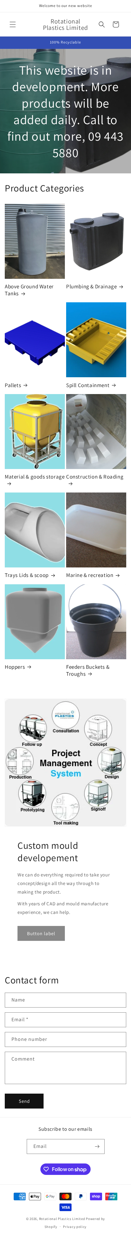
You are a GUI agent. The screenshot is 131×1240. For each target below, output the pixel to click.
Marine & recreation (89, 575)
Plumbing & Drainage (91, 286)
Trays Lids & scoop (27, 575)
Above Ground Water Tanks (29, 290)
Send (24, 1101)
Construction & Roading (94, 476)
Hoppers (15, 666)
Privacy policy (74, 1226)
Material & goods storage (35, 476)
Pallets (13, 385)
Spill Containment (87, 385)
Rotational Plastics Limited (62, 1219)
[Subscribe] (97, 1146)
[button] (13, 24)
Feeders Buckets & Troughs (87, 670)
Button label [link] (41, 933)
